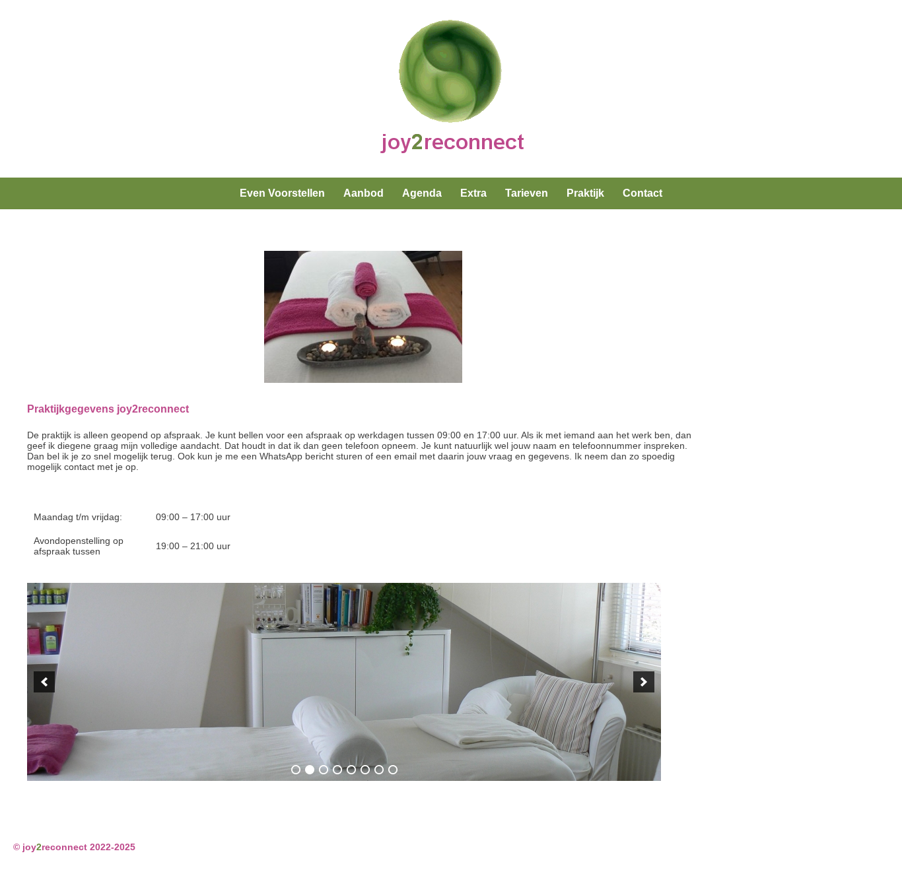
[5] (351, 769)
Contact (642, 193)
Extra (473, 193)
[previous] (44, 681)
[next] (643, 681)
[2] (309, 769)
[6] (365, 769)
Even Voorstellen (282, 193)
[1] (295, 769)
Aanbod (363, 193)
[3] (323, 769)
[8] (393, 769)
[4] (337, 769)
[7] (379, 769)
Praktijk (585, 193)
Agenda (422, 193)
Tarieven (526, 193)
